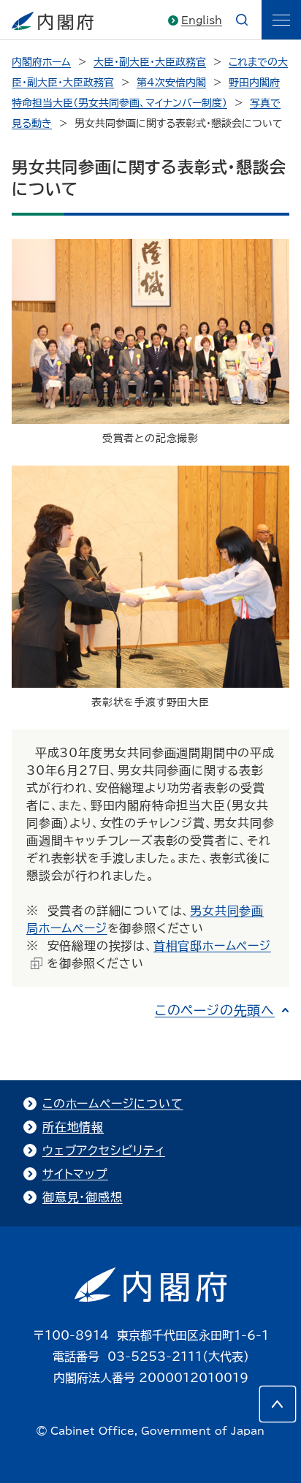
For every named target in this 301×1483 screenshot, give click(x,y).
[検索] (242, 19)
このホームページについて (112, 1104)
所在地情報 (73, 1127)
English (201, 20)
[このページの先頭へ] (277, 1404)
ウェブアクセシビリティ (103, 1150)
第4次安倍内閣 (171, 82)
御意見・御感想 (82, 1197)
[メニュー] (281, 19)
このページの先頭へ (215, 1010)
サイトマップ (75, 1174)
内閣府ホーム (41, 62)
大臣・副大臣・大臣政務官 (150, 62)
